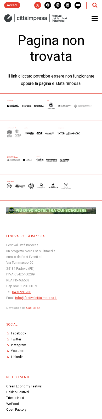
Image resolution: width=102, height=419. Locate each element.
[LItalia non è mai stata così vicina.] (51, 212)
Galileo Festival (17, 392)
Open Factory (16, 409)
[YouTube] (78, 5)
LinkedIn (17, 357)
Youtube (17, 351)
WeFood (12, 404)
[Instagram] (57, 5)
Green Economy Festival (24, 386)
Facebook (18, 333)
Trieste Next (15, 398)
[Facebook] (47, 5)
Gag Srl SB (33, 308)
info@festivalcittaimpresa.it (36, 298)
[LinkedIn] (67, 5)
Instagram (18, 345)
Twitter (16, 339)
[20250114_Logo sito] (35, 18)
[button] (94, 5)
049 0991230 (21, 292)
